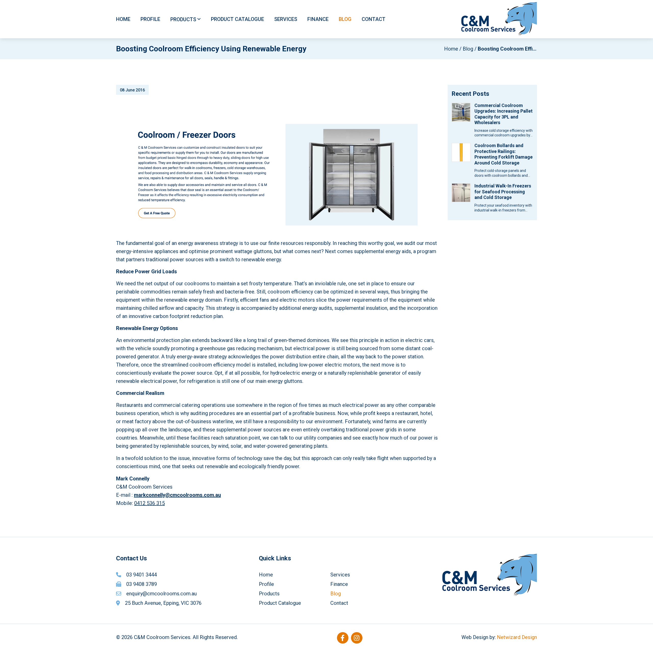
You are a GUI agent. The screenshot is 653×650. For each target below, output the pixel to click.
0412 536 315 (149, 503)
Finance (318, 19)
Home (123, 19)
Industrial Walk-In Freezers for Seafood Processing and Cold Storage (502, 191)
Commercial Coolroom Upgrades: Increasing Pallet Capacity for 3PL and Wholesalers (503, 114)
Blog (345, 19)
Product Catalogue (237, 19)
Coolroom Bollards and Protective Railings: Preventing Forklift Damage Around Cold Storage (503, 154)
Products (183, 19)
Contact (373, 19)
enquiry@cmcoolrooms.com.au (161, 593)
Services (285, 19)
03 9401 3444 (141, 575)
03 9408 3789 (141, 584)
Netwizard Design (517, 637)
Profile (150, 19)
